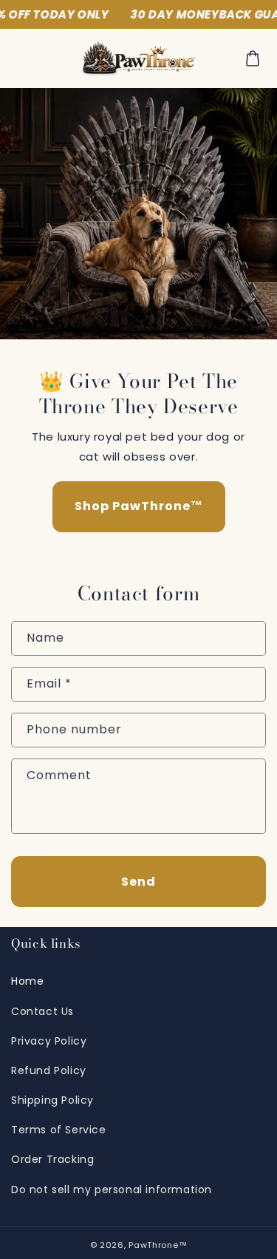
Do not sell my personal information (111, 1189)
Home (27, 981)
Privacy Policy (48, 1041)
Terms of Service (58, 1129)
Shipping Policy (52, 1100)
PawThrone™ (158, 1245)
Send (138, 881)
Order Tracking (52, 1159)
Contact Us (42, 1011)
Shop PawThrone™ (139, 506)
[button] (252, 58)
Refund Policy (48, 1070)
